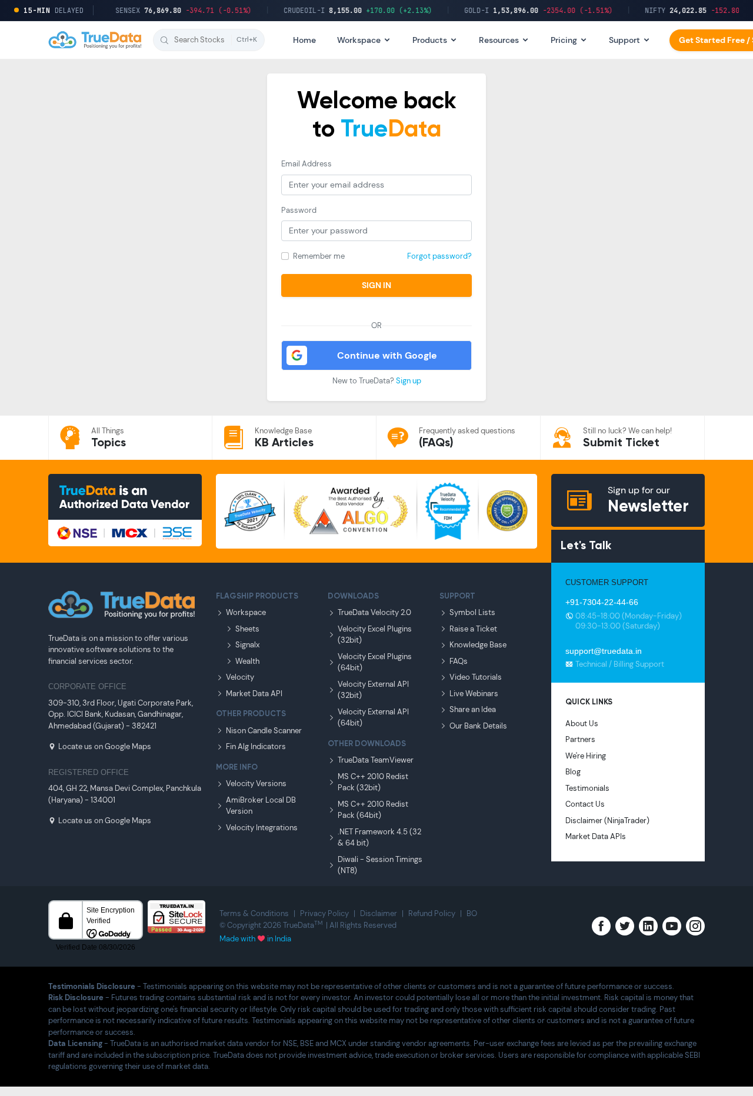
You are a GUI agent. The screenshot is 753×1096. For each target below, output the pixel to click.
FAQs (458, 661)
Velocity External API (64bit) (373, 718)
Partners (580, 739)
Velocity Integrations (262, 828)
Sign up (408, 381)
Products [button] (429, 40)
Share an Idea (472, 709)
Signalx (247, 645)
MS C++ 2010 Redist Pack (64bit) (373, 810)
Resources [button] (499, 40)
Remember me (319, 256)
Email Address (306, 164)
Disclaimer (378, 913)
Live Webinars (473, 694)
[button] (209, 40)
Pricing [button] (564, 40)
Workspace (246, 612)
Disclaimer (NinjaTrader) (607, 821)
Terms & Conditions (254, 913)
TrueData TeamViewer (376, 760)
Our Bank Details (478, 726)
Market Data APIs (595, 836)
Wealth (247, 661)
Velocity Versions (256, 783)
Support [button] (624, 40)
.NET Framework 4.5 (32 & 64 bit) (379, 837)
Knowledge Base (478, 645)
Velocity (240, 677)
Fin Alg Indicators (256, 746)
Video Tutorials (475, 677)
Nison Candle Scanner (264, 731)
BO (472, 913)
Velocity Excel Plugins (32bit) (375, 635)
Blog (573, 772)
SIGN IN (376, 285)
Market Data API (254, 694)
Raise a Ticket (473, 629)
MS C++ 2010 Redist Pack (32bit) (373, 782)
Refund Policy (431, 913)
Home (304, 40)
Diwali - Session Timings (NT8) (380, 865)
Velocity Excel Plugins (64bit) (375, 662)
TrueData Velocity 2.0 (374, 612)
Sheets (247, 629)
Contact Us (585, 804)
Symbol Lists (472, 612)
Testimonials (587, 788)
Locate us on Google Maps (104, 746)
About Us (581, 724)
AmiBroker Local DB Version (261, 806)
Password (298, 210)
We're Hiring (585, 756)
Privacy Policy (324, 913)
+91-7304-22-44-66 (601, 602)
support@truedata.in (603, 651)
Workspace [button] (359, 40)
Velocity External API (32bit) (373, 690)
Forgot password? (439, 256)
